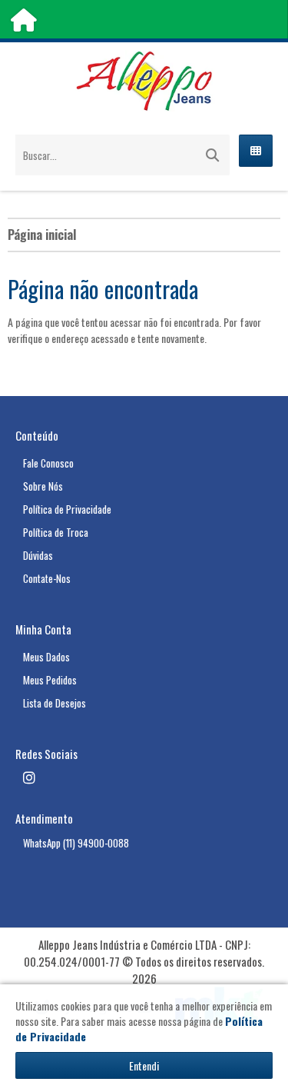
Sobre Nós (43, 486)
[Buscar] (212, 155)
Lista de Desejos (54, 703)
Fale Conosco (48, 463)
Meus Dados (46, 656)
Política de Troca (55, 532)
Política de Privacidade (67, 509)
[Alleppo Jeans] (144, 81)
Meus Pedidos (50, 679)
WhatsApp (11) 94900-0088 (76, 843)
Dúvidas (38, 555)
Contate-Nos (47, 578)
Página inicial (42, 234)
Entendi (144, 1065)
